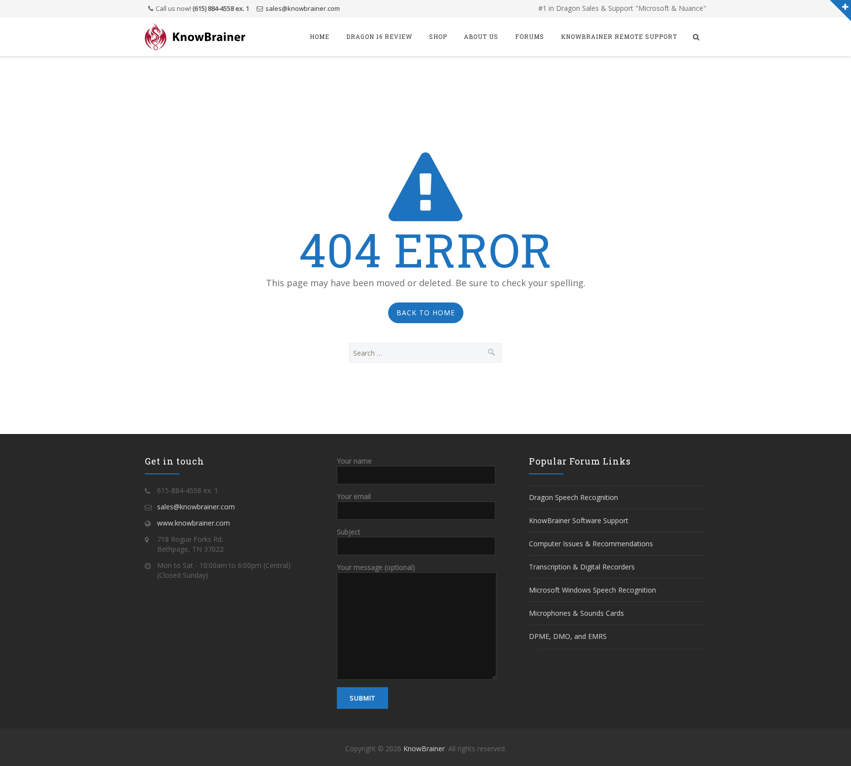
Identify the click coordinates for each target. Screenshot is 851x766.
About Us (481, 36)
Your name (354, 461)
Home (319, 36)
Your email (354, 496)
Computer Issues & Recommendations (591, 543)
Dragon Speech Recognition (573, 497)
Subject (348, 531)
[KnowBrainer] (195, 36)
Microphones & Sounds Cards (576, 613)
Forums (529, 36)
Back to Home (425, 312)
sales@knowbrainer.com (302, 8)
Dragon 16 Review (379, 36)
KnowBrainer (424, 748)
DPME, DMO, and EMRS (568, 636)
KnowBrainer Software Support (578, 520)
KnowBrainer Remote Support (619, 36)
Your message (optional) (376, 567)
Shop (438, 36)
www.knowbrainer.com (193, 523)
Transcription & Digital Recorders (582, 566)
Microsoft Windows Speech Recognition (592, 590)
